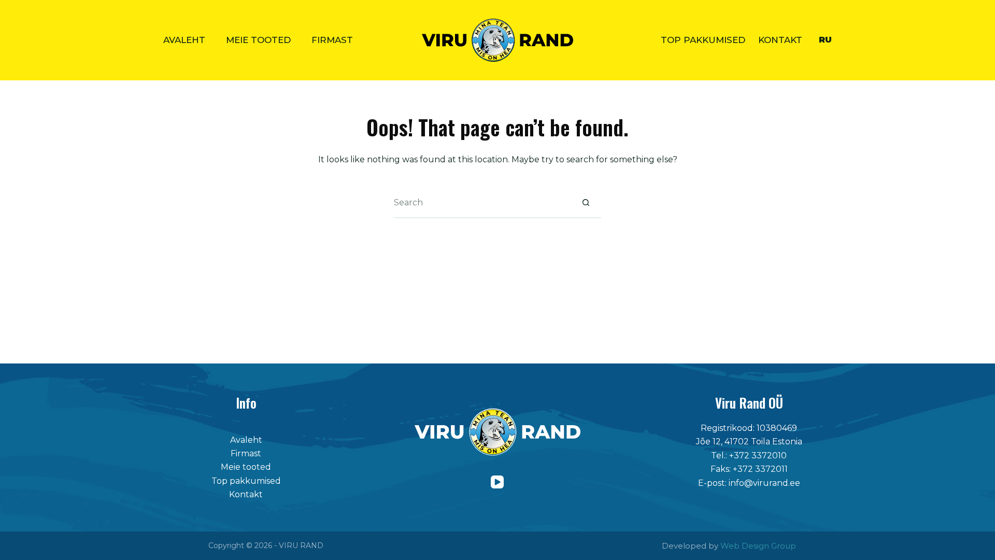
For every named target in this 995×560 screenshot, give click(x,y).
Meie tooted (258, 40)
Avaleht (184, 40)
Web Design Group (758, 546)
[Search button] (585, 202)
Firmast (332, 40)
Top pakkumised (703, 40)
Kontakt (780, 40)
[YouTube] (497, 481)
